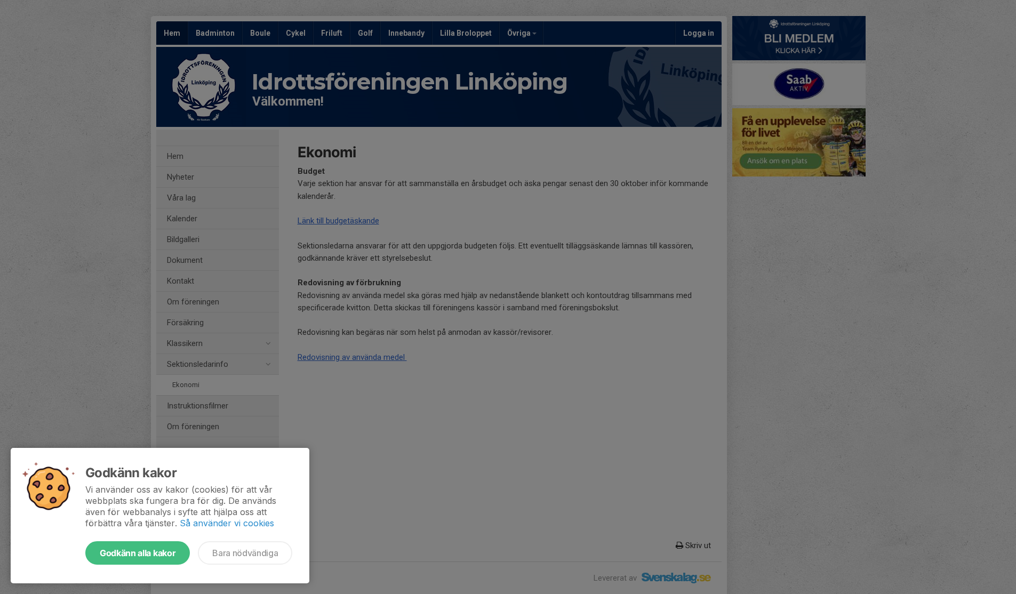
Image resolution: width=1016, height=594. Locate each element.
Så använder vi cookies (227, 523)
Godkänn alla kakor (137, 553)
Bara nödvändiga (245, 553)
